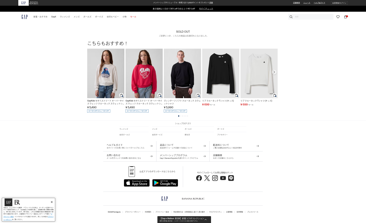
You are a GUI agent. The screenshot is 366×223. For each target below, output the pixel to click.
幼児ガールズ (125, 135)
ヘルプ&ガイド (319, 3)
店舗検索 (296, 3)
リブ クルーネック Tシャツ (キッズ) (218, 101)
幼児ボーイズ (157, 135)
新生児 (187, 135)
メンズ (154, 129)
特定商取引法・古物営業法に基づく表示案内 (189, 212)
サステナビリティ (215, 212)
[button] (339, 3)
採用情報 (240, 212)
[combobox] (310, 17)
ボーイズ (220, 129)
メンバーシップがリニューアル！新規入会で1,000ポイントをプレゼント (183, 3)
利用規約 (148, 212)
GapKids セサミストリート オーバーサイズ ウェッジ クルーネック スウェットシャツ (105, 102)
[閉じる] (52, 202)
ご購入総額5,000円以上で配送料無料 (227, 148)
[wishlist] (338, 17)
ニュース (306, 3)
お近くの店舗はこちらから (223, 158)
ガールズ (188, 129)
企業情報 (229, 212)
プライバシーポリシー (133, 212)
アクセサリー (222, 135)
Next (274, 72)
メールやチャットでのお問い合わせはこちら (124, 158)
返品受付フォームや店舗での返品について (176, 148)
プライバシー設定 (162, 212)
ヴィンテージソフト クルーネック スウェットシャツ (182, 102)
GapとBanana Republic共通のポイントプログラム (179, 158)
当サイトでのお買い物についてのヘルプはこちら (125, 148)
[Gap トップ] (22, 17)
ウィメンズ (124, 129)
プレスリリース (252, 212)
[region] (28, 210)
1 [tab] (178, 116)
